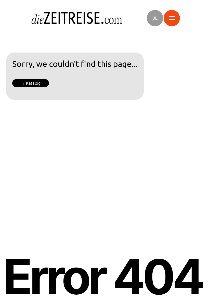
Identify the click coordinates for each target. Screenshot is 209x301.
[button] (155, 18)
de (155, 18)
